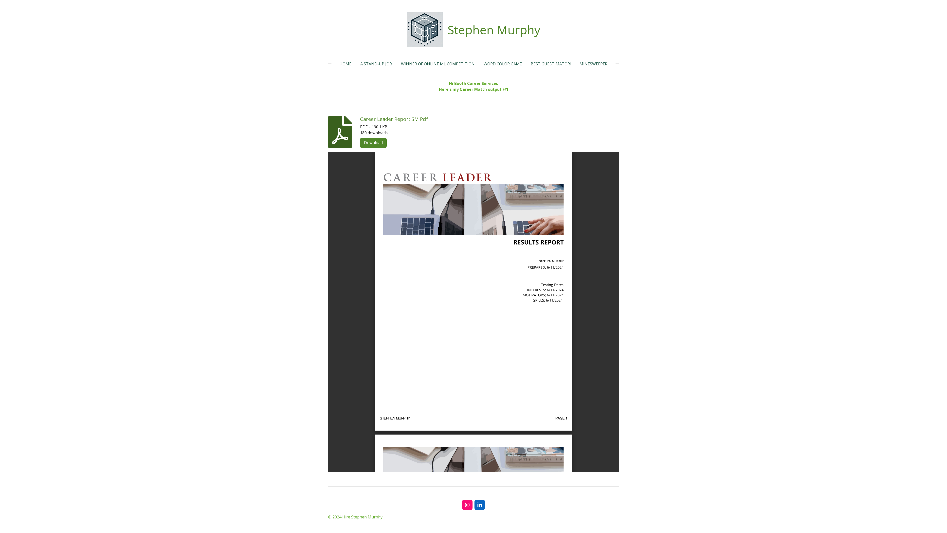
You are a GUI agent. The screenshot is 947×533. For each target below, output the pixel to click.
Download (373, 142)
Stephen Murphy (494, 30)
